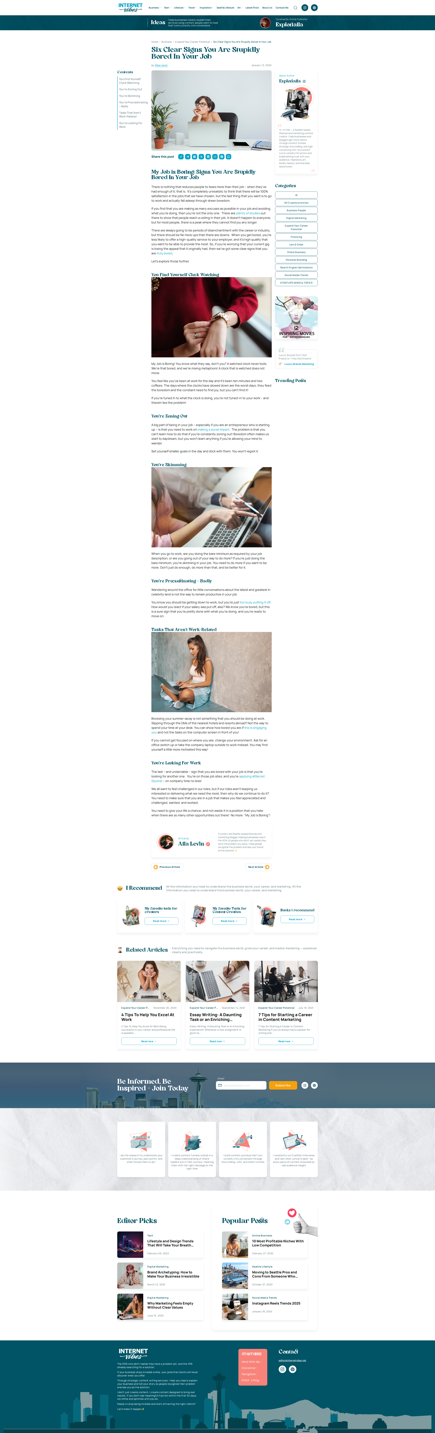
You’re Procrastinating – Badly (133, 104)
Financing (296, 236)
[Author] (208, 844)
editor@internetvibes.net (292, 1360)
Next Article (256, 867)
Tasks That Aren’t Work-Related (130, 114)
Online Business (296, 252)
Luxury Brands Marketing (299, 364)
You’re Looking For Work (130, 125)
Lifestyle (178, 7)
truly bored (164, 253)
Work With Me (251, 1362)
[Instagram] (304, 7)
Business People (296, 210)
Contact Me (282, 7)
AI (296, 195)
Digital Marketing (296, 218)
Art (239, 7)
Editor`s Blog (250, 1380)
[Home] (130, 7)
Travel (191, 7)
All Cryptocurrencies (296, 202)
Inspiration (206, 7)
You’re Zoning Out (130, 89)
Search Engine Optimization (296, 267)
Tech (166, 7)
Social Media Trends (296, 275)
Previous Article (170, 867)
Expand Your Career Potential (296, 227)
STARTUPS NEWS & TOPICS (296, 282)
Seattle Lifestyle (225, 7)
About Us (267, 7)
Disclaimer (249, 1368)
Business (154, 7)
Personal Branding (296, 259)
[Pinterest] (314, 7)
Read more (160, 921)
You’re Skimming (129, 96)
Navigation (249, 1374)
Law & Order (296, 244)
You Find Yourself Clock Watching (130, 81)
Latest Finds (252, 7)
